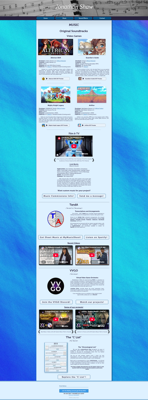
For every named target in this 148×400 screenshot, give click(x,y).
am (50, 66)
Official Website (91, 61)
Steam (86, 66)
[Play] (47, 78)
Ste (48, 66)
